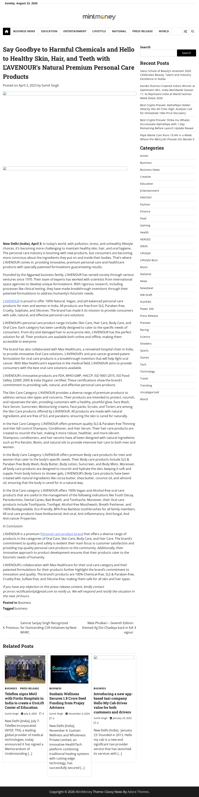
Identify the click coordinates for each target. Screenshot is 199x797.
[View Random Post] (185, 31)
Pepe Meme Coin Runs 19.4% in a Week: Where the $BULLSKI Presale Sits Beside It (167, 137)
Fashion (145, 204)
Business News (24, 31)
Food (143, 218)
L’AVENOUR (11, 301)
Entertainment (74, 31)
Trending (146, 385)
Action (144, 156)
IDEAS (144, 246)
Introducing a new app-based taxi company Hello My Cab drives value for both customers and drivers (113, 702)
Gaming (145, 225)
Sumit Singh (50, 85)
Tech (143, 364)
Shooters (146, 343)
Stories (144, 357)
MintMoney (84, 792)
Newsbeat (146, 288)
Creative (145, 176)
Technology (147, 371)
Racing (144, 330)
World (164, 31)
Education (49, 31)
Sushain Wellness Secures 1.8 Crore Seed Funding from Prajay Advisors (67, 700)
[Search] (192, 31)
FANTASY (146, 197)
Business (24, 602)
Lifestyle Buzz (149, 260)
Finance (145, 211)
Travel (144, 378)
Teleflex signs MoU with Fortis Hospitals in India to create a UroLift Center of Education (24, 700)
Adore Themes (138, 792)
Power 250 (147, 309)
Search (145, 47)
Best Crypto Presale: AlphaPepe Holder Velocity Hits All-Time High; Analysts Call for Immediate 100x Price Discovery (166, 109)
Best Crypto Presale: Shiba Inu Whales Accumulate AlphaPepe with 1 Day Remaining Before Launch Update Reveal (166, 124)
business (21, 608)
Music (144, 267)
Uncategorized (149, 392)
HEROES (145, 239)
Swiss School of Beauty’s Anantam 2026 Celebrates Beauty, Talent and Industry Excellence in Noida (165, 75)
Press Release (142, 31)
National (119, 31)
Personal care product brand (61, 534)
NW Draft (146, 295)
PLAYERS (145, 302)
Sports (144, 350)
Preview (145, 323)
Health (144, 232)
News (143, 281)
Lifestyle (99, 31)
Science (145, 337)
